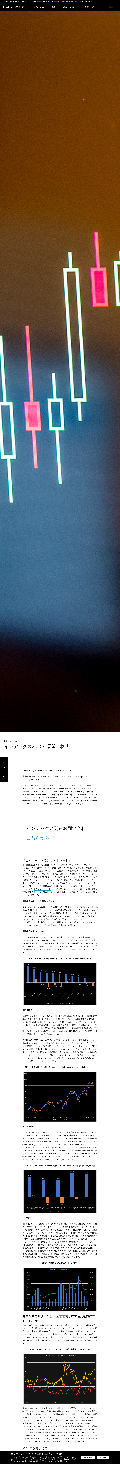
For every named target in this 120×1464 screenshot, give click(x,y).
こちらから (37, 838)
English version (37, 770)
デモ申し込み (108, 7)
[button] (18, 1)
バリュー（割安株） (74, 922)
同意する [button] (103, 1457)
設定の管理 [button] (88, 1457)
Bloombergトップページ (13, 7)
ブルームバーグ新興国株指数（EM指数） (79, 1019)
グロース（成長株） (55, 922)
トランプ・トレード (42, 889)
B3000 (81, 1432)
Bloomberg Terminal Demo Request (40, 1)
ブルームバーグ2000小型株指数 (40, 919)
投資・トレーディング (11, 741)
